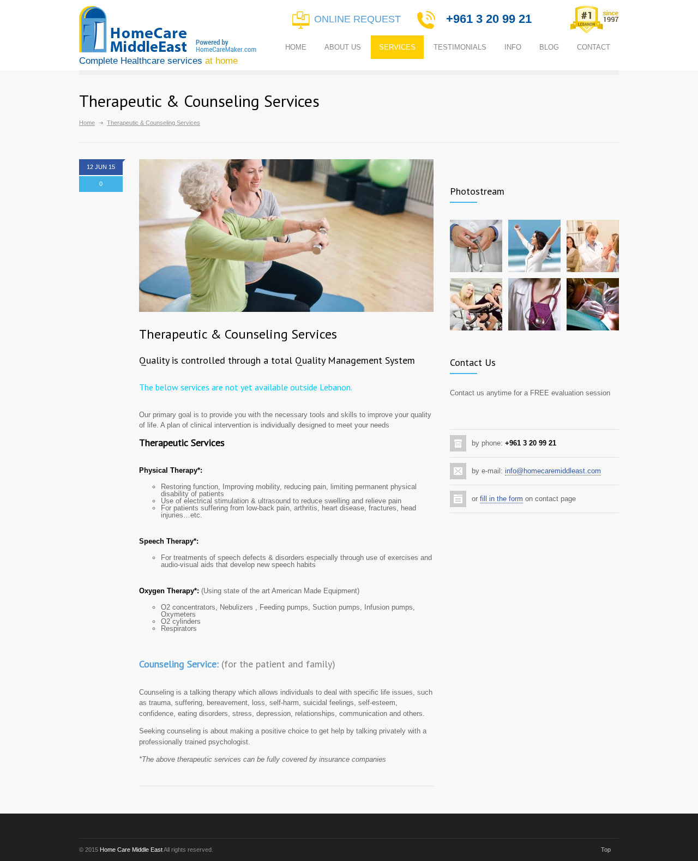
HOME (295, 47)
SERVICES (397, 47)
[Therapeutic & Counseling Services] (286, 235)
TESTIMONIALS (460, 47)
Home (87, 122)
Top (606, 849)
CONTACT (593, 47)
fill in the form (501, 499)
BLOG (549, 47)
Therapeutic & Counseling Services (238, 334)
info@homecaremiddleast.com (553, 471)
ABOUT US (342, 47)
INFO (512, 47)
